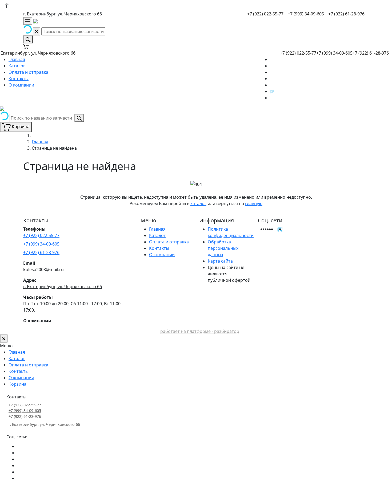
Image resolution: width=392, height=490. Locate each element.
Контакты (19, 78)
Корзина (17, 384)
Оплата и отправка (28, 72)
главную (253, 203)
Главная (17, 59)
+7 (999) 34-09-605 (306, 14)
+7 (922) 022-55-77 (265, 14)
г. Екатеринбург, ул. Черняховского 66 (62, 14)
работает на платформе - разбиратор (199, 331)
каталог (198, 203)
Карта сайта (220, 261)
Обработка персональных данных (223, 248)
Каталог (17, 66)
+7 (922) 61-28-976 (346, 14)
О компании (21, 85)
